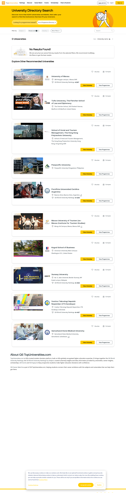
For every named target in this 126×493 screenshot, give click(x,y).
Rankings (22, 3)
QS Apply (33, 363)
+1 (81, 226)
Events (47, 3)
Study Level (33, 31)
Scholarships (54, 3)
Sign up (120, 3)
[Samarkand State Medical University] (47, 332)
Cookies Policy (43, 480)
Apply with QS (102, 3)
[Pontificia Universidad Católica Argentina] (47, 191)
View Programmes (104, 85)
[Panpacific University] (47, 166)
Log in (111, 3)
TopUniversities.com (17, 358)
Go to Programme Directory (46, 22)
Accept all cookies (86, 485)
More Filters (55, 31)
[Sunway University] (47, 276)
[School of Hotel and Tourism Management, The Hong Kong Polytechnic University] (47, 132)
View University (87, 85)
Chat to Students (65, 3)
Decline (99, 485)
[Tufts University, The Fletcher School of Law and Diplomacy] (47, 102)
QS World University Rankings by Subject (40, 361)
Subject (21, 31)
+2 (68, 337)
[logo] (10, 3)
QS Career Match (16, 367)
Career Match (38, 3)
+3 (81, 195)
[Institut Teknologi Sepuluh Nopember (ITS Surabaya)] (47, 303)
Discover (29, 3)
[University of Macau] (47, 78)
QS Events (22, 363)
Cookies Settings (33, 485)
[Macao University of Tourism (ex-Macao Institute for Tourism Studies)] (47, 222)
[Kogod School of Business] (47, 249)
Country (44, 31)
